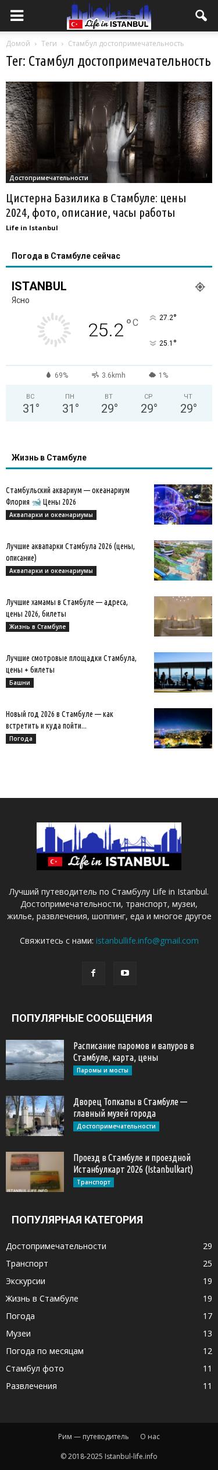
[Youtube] (125, 973)
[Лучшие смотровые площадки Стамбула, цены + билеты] (183, 672)
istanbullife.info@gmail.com (147, 940)
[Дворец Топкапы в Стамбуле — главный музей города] (35, 1116)
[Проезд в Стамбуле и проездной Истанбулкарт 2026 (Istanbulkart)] (35, 1172)
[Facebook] (93, 973)
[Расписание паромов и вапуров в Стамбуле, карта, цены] (35, 1060)
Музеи (18, 1333)
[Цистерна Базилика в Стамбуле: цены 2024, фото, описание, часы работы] (109, 132)
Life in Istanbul (32, 227)
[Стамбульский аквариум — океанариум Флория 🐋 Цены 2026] (183, 504)
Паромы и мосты (102, 1070)
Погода (21, 738)
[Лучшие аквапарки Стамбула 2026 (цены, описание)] (183, 560)
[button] (201, 15)
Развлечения (31, 1385)
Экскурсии (25, 1280)
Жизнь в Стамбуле (37, 627)
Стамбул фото (35, 1368)
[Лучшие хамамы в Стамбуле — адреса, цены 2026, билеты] (183, 616)
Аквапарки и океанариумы (51, 515)
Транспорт (93, 1182)
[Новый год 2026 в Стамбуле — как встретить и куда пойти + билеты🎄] (183, 728)
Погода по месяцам (45, 1350)
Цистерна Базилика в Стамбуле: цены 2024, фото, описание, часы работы (96, 205)
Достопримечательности (48, 178)
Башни (19, 682)
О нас (150, 1436)
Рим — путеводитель (93, 1436)
